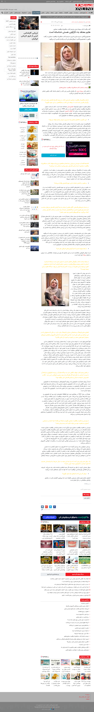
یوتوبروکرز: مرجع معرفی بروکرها (12, 69)
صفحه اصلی (87, 22)
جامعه (61, 13)
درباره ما (87, 695)
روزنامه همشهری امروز (88, 1)
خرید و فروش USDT (11, 21)
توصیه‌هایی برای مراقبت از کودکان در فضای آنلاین (77, 650)
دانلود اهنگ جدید (11, 73)
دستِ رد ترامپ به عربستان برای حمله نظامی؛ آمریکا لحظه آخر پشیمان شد (71, 584)
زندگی (47, 13)
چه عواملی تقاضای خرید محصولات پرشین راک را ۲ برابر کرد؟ (24, 201)
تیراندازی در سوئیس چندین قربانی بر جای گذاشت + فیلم (75, 595)
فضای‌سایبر (70, 107)
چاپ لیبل (13, 54)
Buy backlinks (12, 57)
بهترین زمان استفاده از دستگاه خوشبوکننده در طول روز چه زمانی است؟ (24, 192)
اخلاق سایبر (87, 498)
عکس (11, 13)
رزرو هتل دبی (12, 76)
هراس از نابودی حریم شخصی (82, 628)
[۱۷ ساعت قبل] (34, 83)
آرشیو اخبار (82, 13)
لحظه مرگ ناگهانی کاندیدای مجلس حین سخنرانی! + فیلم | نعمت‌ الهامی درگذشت (69, 579)
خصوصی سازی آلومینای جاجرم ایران (24, 231)
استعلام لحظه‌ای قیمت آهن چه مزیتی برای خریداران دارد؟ (24, 224)
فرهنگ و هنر (36, 13)
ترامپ (86, 17)
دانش (42, 13)
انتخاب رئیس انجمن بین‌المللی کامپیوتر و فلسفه (77, 606)
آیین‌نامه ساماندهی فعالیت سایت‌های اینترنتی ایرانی (76, 609)
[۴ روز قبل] (34, 224)
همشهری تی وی (60, 1)
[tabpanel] (28, 29)
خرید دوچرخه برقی (11, 52)
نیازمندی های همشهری (77, 1)
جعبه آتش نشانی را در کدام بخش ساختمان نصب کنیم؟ (24, 217)
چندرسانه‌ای (17, 13)
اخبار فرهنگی (81, 22)
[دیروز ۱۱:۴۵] (34, 183)
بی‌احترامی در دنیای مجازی (82, 617)
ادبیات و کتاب (74, 22)
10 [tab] (19, 58)
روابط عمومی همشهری (50, 1)
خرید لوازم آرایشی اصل (10, 37)
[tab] (77, 574)
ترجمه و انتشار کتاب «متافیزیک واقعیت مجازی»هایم (76, 636)
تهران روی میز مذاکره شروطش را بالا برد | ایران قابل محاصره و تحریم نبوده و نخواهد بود (68, 593)
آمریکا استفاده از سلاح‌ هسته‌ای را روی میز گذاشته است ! (75, 582)
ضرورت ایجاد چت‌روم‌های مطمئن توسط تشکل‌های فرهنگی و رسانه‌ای (73, 639)
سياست (76, 13)
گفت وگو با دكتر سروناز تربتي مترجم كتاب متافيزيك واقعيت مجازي (72, 29)
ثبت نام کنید (53, 155)
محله (52, 13)
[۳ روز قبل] (34, 208)
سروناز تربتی (80, 91)
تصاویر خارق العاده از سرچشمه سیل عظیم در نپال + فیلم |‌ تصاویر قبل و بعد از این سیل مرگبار (66, 590)
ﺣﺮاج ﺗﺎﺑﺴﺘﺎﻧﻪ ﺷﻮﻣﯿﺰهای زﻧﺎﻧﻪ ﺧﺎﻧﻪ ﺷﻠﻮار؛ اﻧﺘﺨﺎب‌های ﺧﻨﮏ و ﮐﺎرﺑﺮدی (24, 183)
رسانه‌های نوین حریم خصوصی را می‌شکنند (79, 625)
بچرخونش (28, 110)
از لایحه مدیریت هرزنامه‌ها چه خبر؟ (80, 631)
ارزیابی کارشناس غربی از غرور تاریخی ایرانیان (29, 36)
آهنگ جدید (13, 49)
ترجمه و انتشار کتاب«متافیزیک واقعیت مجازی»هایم (73, 87)
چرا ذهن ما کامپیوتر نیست (82, 614)
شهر (56, 13)
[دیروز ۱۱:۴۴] (34, 192)
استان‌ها (24, 13)
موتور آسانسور (12, 24)
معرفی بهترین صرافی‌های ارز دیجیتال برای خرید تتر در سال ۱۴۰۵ (24, 209)
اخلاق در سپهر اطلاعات (83, 612)
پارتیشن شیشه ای (11, 66)
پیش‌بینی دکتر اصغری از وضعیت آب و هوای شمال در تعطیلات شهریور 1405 (24, 240)
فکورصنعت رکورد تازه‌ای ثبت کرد (24, 247)
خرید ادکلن (13, 34)
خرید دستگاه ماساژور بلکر (11, 27)
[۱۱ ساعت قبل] (34, 72)
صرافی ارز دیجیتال (11, 60)
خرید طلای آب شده (11, 40)
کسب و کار (5, 13)
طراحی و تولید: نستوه (46, 709)
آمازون (67, 111)
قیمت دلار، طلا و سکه (84, 697)
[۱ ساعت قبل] (28, 23)
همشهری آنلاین (83, 7)
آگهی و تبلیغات (68, 1)
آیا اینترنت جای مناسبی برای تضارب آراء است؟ (78, 620)
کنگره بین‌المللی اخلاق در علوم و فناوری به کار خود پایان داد (75, 647)
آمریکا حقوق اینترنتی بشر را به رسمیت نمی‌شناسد (77, 623)
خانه (90, 13)
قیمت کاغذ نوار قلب (25, 174)
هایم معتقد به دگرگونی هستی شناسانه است (69, 32)
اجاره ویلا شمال (12, 31)
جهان (71, 13)
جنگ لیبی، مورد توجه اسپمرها (82, 633)
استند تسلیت (12, 46)
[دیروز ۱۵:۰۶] (34, 176)
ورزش (29, 13)
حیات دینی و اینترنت (84, 645)
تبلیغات (87, 699)
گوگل (71, 111)
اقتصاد (66, 13)
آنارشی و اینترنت (85, 603)
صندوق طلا (13, 63)
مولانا (84, 255)
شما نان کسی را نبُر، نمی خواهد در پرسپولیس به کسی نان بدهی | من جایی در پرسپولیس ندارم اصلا (65, 587)
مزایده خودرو (13, 43)
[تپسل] (42, 140)
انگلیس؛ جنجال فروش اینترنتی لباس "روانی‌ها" (78, 642)
